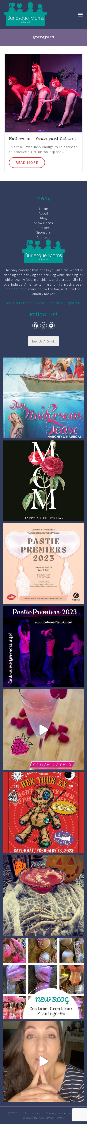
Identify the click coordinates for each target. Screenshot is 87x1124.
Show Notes (43, 223)
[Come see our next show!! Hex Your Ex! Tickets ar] (43, 812)
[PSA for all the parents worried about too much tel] (43, 1061)
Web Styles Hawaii (51, 1117)
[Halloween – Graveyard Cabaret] (44, 93)
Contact (43, 237)
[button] (80, 14)
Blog (43, 218)
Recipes (43, 228)
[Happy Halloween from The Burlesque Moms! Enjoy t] (43, 895)
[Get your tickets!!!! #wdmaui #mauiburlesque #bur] (43, 563)
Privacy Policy (56, 1113)
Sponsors (43, 232)
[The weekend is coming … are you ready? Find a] (43, 729)
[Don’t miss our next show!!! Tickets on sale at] (43, 398)
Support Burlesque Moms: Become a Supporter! (43, 303)
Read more (27, 162)
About (43, 213)
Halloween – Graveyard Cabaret (42, 139)
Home (43, 208)
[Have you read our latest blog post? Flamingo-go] (43, 978)
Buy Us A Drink (43, 341)
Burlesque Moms (31, 1113)
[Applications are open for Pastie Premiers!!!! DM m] (43, 646)
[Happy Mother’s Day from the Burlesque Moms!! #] (43, 480)
